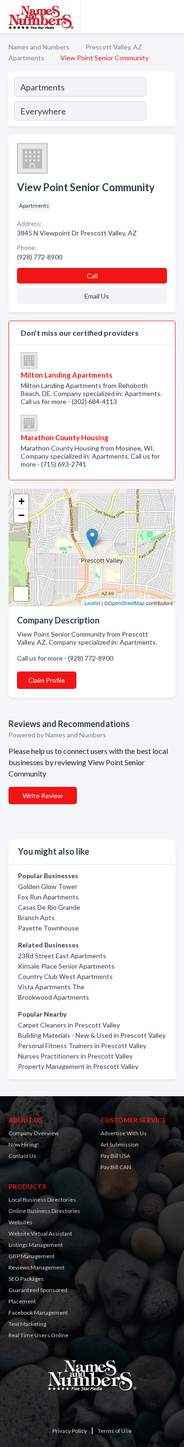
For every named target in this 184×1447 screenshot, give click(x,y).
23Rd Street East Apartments (62, 956)
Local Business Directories (42, 1199)
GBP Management (31, 1256)
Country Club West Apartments (65, 976)
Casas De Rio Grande (49, 907)
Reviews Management (36, 1267)
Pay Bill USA (115, 1155)
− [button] (21, 515)
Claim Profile (46, 680)
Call (92, 276)
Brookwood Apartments (53, 997)
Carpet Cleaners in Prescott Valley (69, 1025)
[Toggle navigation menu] (171, 16)
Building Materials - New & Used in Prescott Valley (92, 1035)
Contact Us (22, 1155)
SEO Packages (26, 1278)
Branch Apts (36, 917)
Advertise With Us (123, 1133)
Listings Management (35, 1244)
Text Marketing (27, 1323)
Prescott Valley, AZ (113, 47)
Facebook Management (38, 1312)
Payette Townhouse (48, 928)
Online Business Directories (44, 1210)
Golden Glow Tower (47, 886)
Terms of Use (115, 1430)
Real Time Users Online (38, 1335)
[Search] (160, 100)
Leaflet (92, 602)
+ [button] (21, 501)
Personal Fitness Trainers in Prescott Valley (82, 1046)
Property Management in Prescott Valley (78, 1066)
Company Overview (33, 1133)
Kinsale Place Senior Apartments (66, 966)
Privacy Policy (69, 1430)
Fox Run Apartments (48, 897)
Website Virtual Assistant (40, 1233)
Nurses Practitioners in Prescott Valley (75, 1056)
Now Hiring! (23, 1144)
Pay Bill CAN (115, 1167)
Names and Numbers (38, 47)
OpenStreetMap (126, 602)
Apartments (26, 58)
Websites (20, 1222)
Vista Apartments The (51, 987)
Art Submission (119, 1144)
